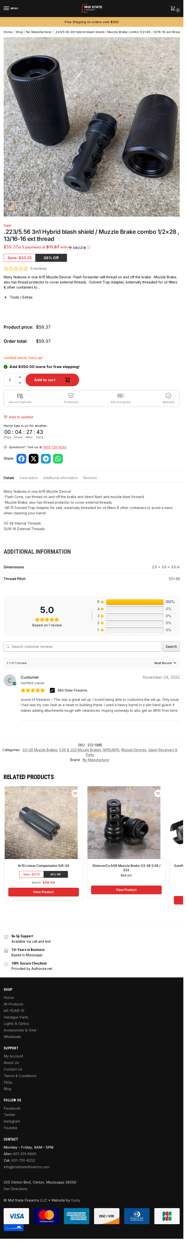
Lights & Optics (16, 1023)
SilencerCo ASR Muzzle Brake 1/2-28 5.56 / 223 (126, 868)
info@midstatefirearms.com (26, 1167)
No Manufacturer (39, 32)
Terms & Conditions (20, 1076)
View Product (43, 892)
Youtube (10, 1128)
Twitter (9, 1115)
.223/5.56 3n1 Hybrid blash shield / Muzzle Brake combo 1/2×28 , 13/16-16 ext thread (118, 32)
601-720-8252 (23, 1160)
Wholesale (12, 1037)
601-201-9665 (24, 1154)
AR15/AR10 (111, 750)
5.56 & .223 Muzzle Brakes (80, 750)
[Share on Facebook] (21, 459)
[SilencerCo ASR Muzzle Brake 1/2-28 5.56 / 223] (123, 822)
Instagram (12, 1121)
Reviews (90, 478)
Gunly (75, 1200)
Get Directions (16, 1189)
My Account (13, 1056)
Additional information (60, 478)
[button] (174, 9)
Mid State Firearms (72, 690)
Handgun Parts (16, 1017)
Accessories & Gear (20, 1030)
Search (171, 646)
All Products (13, 1004)
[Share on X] (33, 459)
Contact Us (13, 1069)
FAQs (8, 1082)
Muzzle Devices (133, 750)
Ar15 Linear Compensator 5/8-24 (43, 866)
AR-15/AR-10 (14, 1011)
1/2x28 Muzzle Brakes (39, 750)
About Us (11, 1063)
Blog (7, 1089)
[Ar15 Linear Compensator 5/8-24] (41, 822)
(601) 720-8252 (54, 447)
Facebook (12, 1108)
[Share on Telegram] (46, 459)
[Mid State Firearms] (53, 690)
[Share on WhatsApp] (58, 459)
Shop (19, 32)
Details (9, 478)
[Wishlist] (75, 793)
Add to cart (44, 380)
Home (8, 32)
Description (29, 478)
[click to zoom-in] (93, 127)
